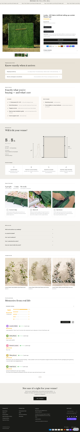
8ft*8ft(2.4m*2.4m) (47, 27)
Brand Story (5, 410)
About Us (4, 412)
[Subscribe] (76, 411)
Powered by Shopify (6, 428)
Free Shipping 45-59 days (48, 32)
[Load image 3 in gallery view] (22, 55)
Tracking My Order (22, 410)
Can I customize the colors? (12, 241)
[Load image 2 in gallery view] (19, 55)
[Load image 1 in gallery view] (16, 55)
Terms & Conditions (23, 414)
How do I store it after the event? (13, 245)
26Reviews (9, 314)
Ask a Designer (40, 398)
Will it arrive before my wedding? (13, 229)
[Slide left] (13, 55)
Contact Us (37, 408)
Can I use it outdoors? (10, 237)
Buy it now (60, 43)
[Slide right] (29, 55)
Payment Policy (6, 420)
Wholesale (21, 416)
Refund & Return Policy (7, 416)
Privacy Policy (5, 414)
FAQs (20, 412)
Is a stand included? (10, 233)
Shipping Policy (6, 418)
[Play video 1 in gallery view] (26, 55)
